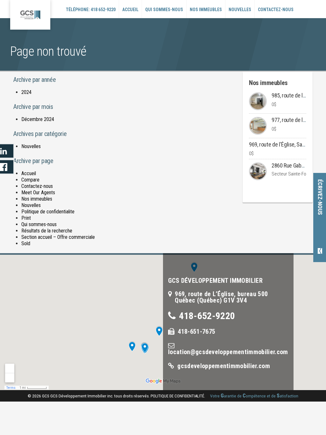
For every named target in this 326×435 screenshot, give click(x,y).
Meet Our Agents (38, 192)
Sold (25, 243)
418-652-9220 (207, 315)
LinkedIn (7, 151)
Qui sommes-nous (164, 9)
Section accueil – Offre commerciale (58, 237)
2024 (26, 92)
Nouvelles (240, 9)
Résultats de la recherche (46, 231)
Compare (30, 180)
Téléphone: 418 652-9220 (91, 9)
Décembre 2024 (37, 119)
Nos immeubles (206, 9)
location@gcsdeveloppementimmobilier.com (228, 352)
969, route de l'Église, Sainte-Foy (284, 144)
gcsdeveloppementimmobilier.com (223, 366)
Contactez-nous (276, 9)
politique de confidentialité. (178, 396)
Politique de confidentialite (47, 212)
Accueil (130, 9)
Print (26, 218)
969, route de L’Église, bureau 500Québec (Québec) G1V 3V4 (221, 297)
